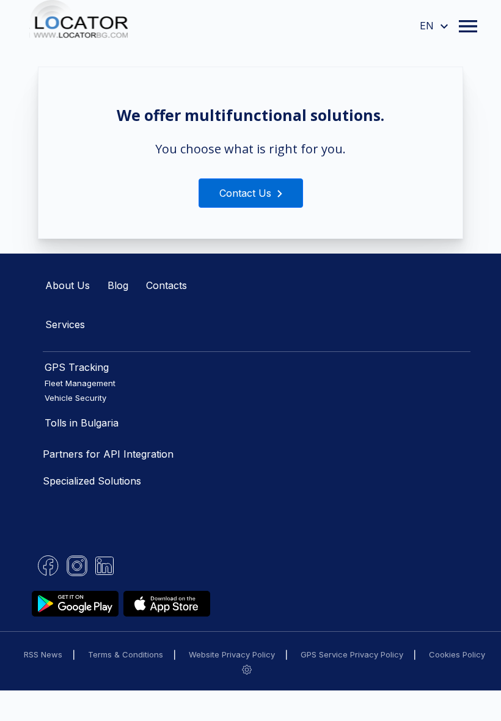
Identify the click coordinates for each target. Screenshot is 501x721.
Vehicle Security (75, 398)
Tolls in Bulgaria (82, 423)
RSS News (43, 654)
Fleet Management (80, 383)
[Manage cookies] (247, 669)
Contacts (166, 285)
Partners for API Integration (108, 454)
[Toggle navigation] (468, 26)
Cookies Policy (457, 654)
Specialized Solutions (92, 481)
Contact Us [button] (246, 193)
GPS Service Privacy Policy (352, 654)
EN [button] (428, 26)
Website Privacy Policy (232, 654)
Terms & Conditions (125, 654)
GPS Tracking (77, 367)
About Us (67, 285)
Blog (118, 285)
